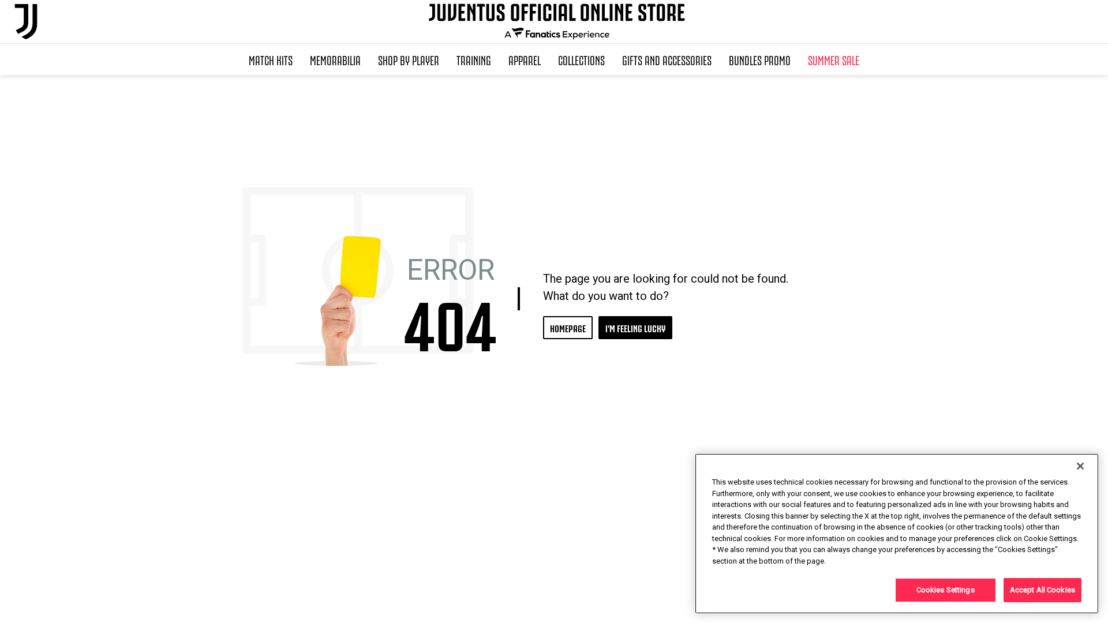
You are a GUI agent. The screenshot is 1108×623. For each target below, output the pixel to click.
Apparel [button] (524, 59)
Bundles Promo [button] (760, 59)
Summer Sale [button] (833, 59)
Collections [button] (581, 59)
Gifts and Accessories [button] (667, 59)
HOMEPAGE (568, 327)
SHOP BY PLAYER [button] (408, 59)
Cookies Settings (945, 590)
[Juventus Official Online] (26, 21)
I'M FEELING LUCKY (635, 327)
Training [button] (473, 59)
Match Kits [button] (271, 59)
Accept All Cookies (1042, 590)
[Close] (1080, 466)
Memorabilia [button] (335, 59)
